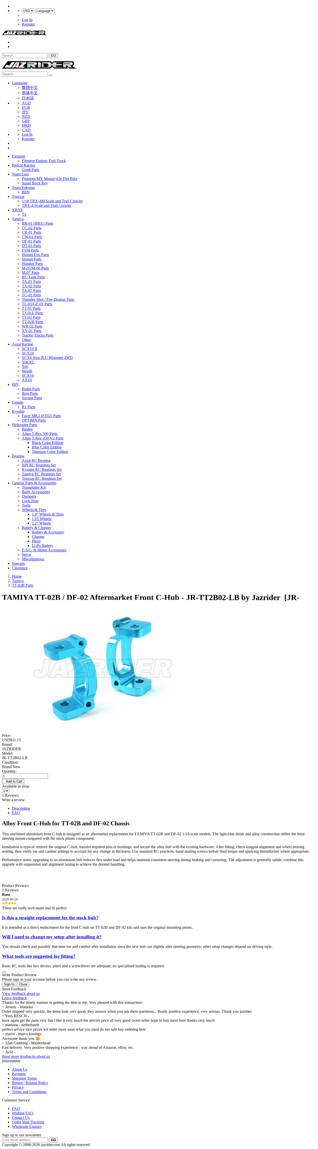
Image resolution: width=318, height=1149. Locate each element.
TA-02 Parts (31, 286)
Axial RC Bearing (36, 460)
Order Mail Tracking (28, 1122)
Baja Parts (30, 393)
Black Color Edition (47, 443)
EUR (26, 107)
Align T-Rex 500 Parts (39, 434)
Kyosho (18, 411)
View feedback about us (21, 993)
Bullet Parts (31, 389)
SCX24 (28, 353)
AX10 (27, 380)
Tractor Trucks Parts (37, 335)
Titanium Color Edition (50, 451)
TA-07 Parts (31, 290)
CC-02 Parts (31, 228)
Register (28, 24)
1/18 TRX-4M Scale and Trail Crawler (52, 201)
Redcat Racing (23, 165)
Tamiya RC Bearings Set (41, 474)
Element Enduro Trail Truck (44, 161)
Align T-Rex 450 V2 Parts (42, 438)
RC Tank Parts (33, 277)
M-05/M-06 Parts (35, 268)
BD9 (26, 192)
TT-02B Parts (32, 322)
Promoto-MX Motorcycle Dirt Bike (50, 179)
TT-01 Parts (31, 308)
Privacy (18, 1087)
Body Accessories (36, 492)
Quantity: (9, 771)
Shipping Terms (24, 1078)
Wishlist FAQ (22, 1113)
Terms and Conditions (29, 1092)
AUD (26, 103)
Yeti (25, 366)
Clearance (20, 568)
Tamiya (18, 219)
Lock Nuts (30, 501)
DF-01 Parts (31, 241)
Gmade (17, 402)
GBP (26, 121)
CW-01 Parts (32, 237)
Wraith (27, 371)
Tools (26, 505)
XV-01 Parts (31, 331)
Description (21, 808)
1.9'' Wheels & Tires (48, 514)
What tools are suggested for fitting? (39, 956)
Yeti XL (28, 362)
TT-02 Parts (31, 317)
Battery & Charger (36, 528)
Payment (19, 1074)
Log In (27, 20)
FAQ (16, 813)
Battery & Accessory (48, 532)
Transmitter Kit (33, 487)
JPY (25, 112)
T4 (24, 214)
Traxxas (18, 196)
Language (20, 83)
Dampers (29, 496)
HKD (26, 125)
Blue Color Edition (47, 447)
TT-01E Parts (32, 313)
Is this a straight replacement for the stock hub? (50, 917)
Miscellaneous (33, 559)
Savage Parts (32, 398)
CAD (26, 130)
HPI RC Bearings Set (39, 465)
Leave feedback (14, 998)
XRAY (17, 210)
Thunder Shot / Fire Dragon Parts (48, 299)
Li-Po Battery (42, 545)
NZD (26, 116)
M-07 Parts (30, 272)
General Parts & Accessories (34, 483)
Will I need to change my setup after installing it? (52, 936)
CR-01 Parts (31, 232)
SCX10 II (29, 349)
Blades (27, 429)
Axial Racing (22, 344)
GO (53, 55)
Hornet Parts (31, 259)
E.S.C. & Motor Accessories (44, 550)
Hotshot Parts (32, 264)
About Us (19, 1069)
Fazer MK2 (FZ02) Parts (41, 416)
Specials (18, 563)
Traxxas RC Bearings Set (42, 478)
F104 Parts (30, 250)
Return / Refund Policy (30, 1083)
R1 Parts (28, 407)
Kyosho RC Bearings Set (42, 469)
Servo (26, 554)
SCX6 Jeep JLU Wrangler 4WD (47, 357)
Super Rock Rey (35, 183)
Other (26, 340)
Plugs (36, 541)
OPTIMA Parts (34, 420)
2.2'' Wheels (41, 523)
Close (23, 984)
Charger (38, 536)
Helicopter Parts (24, 425)
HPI (15, 384)
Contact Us (21, 1117)
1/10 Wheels (41, 519)
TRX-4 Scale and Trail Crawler (46, 205)
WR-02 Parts (32, 326)
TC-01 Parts (31, 295)
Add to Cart (13, 781)
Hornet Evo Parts (35, 255)
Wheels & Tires (34, 510)
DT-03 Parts (31, 246)
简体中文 (30, 93)
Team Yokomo (23, 187)
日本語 (28, 98)
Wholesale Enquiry (27, 1126)
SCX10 (28, 375)
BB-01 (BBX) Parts (37, 223)
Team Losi (20, 174)
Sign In (9, 984)
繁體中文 (30, 88)
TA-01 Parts (31, 281)
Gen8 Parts (30, 170)
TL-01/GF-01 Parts (37, 304)
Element (18, 156)
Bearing (18, 456)
